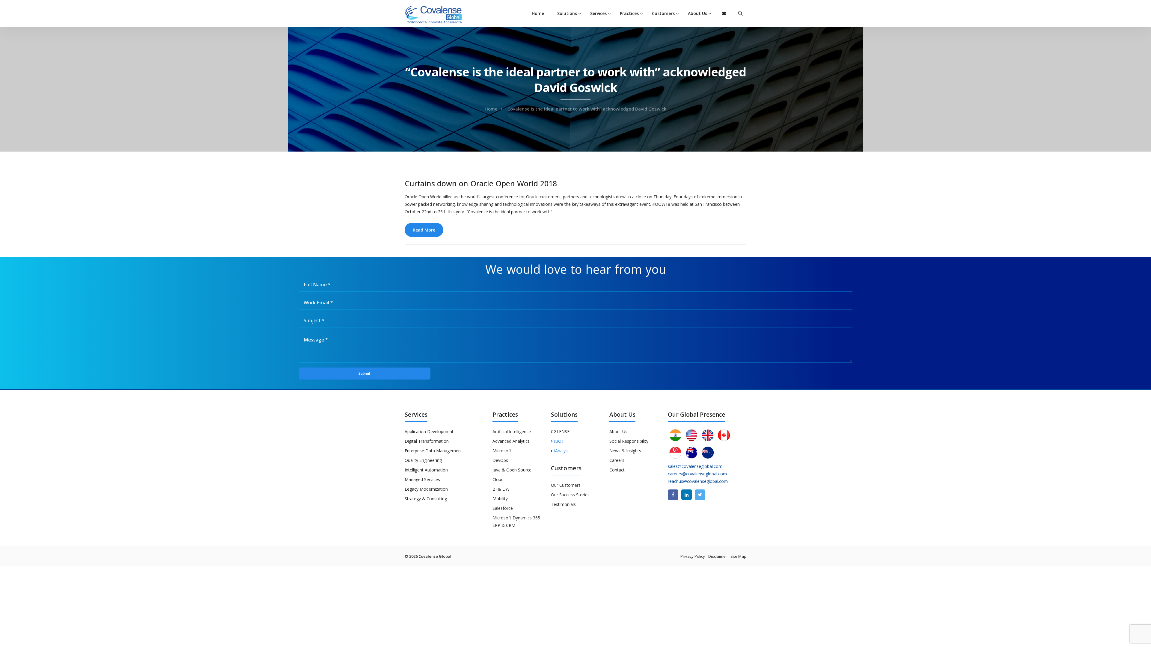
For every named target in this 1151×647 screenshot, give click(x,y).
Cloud (498, 479)
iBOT (559, 441)
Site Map (738, 556)
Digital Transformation (427, 441)
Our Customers (566, 485)
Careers (616, 460)
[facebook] (673, 494)
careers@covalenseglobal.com (697, 474)
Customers (663, 13)
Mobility (500, 498)
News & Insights (625, 450)
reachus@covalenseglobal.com (698, 481)
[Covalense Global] (443, 14)
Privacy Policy (692, 556)
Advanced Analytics (511, 441)
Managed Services (422, 479)
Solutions (567, 13)
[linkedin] (686, 494)
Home (538, 13)
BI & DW (501, 489)
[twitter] (700, 494)
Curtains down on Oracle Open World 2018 (481, 183)
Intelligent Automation (426, 470)
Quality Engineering (423, 460)
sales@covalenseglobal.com (695, 466)
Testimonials (563, 504)
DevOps (500, 460)
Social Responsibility (628, 441)
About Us (618, 431)
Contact (617, 470)
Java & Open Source (511, 470)
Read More (424, 230)
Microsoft (501, 450)
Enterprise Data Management (433, 450)
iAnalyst (561, 450)
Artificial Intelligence (511, 431)
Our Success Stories (570, 495)
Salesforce (502, 508)
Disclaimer (717, 556)
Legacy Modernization (426, 489)
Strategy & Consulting (426, 498)
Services (598, 13)
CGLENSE (560, 431)
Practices (629, 13)
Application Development (429, 431)
